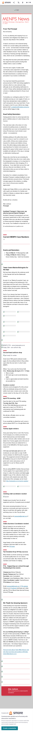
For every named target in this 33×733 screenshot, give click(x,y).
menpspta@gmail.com (20, 516)
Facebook (14, 588)
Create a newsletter (9, 728)
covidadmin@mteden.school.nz (20, 107)
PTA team (12, 546)
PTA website (24, 586)
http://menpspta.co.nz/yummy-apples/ (17, 481)
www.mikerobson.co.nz (10, 654)
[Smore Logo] (6, 2)
